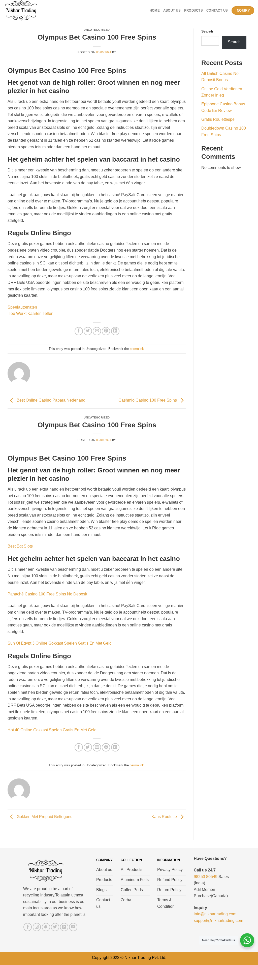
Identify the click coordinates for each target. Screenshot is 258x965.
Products (193, 10)
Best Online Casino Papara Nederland (50, 400)
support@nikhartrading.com (218, 920)
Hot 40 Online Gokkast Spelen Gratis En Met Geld (52, 730)
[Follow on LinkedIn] (64, 927)
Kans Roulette (164, 817)
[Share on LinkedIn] (115, 331)
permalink (137, 349)
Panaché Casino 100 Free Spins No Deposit (47, 594)
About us (172, 10)
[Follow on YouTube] (73, 927)
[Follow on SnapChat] (46, 927)
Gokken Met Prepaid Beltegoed (44, 817)
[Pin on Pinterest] (106, 331)
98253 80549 (205, 876)
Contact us (217, 10)
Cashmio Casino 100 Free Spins (148, 400)
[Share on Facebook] (79, 331)
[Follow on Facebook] (27, 927)
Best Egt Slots (20, 546)
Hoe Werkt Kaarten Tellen (30, 313)
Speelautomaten (22, 307)
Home (155, 10)
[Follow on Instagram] (37, 927)
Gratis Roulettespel (218, 119)
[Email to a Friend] (97, 331)
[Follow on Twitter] (55, 927)
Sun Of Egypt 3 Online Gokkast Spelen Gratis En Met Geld (60, 643)
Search (207, 31)
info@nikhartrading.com (215, 914)
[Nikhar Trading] (26, 10)
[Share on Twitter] (88, 331)
